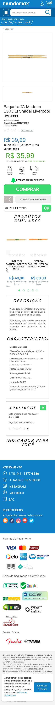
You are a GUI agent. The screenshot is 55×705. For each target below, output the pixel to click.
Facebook (16, 493)
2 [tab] (22, 290)
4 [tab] (31, 290)
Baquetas (9, 29)
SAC (12, 499)
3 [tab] (26, 290)
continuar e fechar (42, 687)
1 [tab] (17, 290)
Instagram (17, 486)
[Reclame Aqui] (36, 596)
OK (46, 208)
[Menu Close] (6, 12)
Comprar (27, 189)
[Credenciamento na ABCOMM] (12, 599)
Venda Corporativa (35, 669)
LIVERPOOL (11, 116)
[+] (43, 407)
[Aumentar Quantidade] (10, 198)
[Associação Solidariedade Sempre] (11, 621)
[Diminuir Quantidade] (10, 201)
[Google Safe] (30, 586)
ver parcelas (11, 148)
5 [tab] (35, 290)
